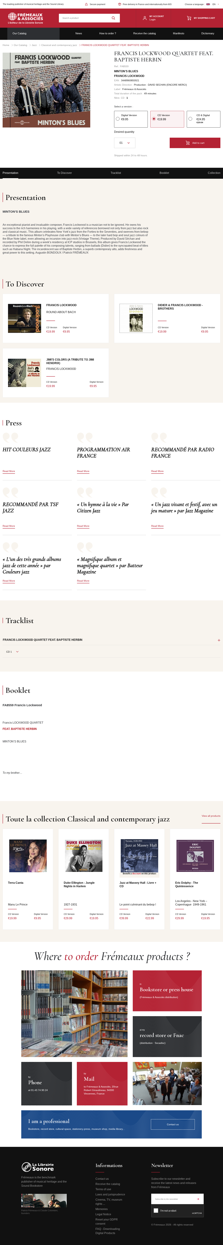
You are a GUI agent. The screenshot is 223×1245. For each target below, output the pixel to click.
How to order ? (107, 33)
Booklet (164, 172)
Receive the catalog (144, 33)
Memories (101, 1209)
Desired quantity (124, 131)
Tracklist (116, 172)
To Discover (64, 172)
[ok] (198, 1199)
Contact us (102, 1178)
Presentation (10, 172)
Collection (214, 172)
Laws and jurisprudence (110, 1194)
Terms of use (103, 1189)
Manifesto (178, 33)
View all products (211, 815)
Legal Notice (103, 1214)
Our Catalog (19, 33)
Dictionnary (207, 33)
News (78, 33)
